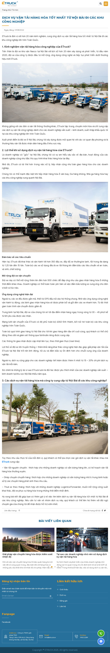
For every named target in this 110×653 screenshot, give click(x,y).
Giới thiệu (64, 589)
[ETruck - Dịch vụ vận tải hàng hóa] (10, 3)
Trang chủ (6, 10)
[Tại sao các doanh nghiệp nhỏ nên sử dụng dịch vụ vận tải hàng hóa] (82, 540)
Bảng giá (63, 601)
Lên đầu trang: (10, 510)
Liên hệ (63, 606)
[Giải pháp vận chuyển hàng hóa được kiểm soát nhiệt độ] (28, 540)
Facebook (6, 622)
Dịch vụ (63, 595)
